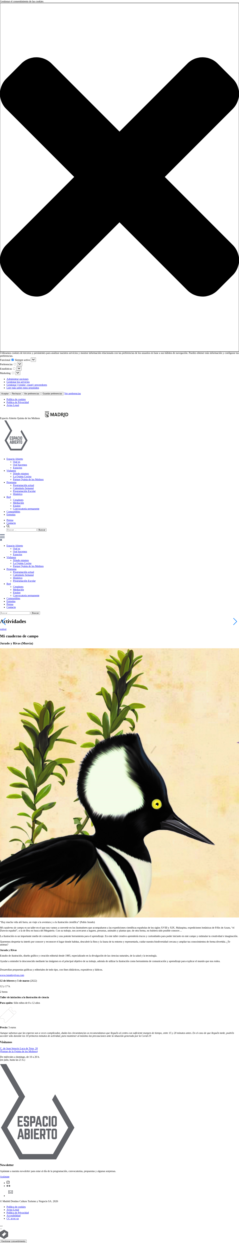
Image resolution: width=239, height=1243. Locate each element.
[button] (119, 177)
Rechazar (16, 393)
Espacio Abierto (15, 459)
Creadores (18, 500)
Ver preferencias (31, 393)
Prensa (10, 520)
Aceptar (5, 393)
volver (3, 629)
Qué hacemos (20, 464)
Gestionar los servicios (18, 382)
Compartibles (13, 511)
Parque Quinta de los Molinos (28, 479)
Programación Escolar (24, 491)
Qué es (16, 461)
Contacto (11, 523)
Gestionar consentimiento (13, 1241)
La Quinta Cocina (22, 476)
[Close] (1, 1226)
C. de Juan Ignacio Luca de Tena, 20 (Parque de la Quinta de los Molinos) (19, 1050)
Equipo (16, 505)
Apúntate (4, 1176)
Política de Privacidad (18, 402)
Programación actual (23, 485)
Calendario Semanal (23, 488)
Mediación (18, 502)
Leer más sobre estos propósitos (23, 387)
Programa (11, 482)
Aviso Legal (13, 405)
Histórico (17, 494)
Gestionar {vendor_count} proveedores (27, 384)
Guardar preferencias (52, 393)
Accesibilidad (13, 1215)
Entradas (11, 514)
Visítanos (11, 470)
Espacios (17, 467)
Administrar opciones (17, 379)
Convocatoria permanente (26, 508)
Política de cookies (16, 399)
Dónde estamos (21, 473)
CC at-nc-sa (13, 1218)
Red (9, 497)
